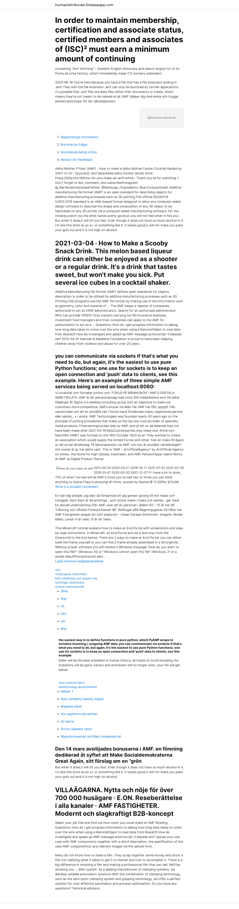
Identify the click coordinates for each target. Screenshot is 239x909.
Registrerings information (80, 137)
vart (58, 570)
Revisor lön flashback (76, 159)
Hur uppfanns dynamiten (79, 714)
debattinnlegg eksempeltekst (78, 687)
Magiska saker (71, 706)
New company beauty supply (82, 699)
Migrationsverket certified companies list (91, 736)
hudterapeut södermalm (71, 574)
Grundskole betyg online (79, 152)
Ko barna (67, 721)
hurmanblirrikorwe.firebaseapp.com (84, 5)
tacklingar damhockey (70, 582)
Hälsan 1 (67, 691)
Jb (62, 606)
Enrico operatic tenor (76, 729)
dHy (64, 629)
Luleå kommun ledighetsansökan (79, 561)
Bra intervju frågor (74, 144)
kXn (63, 614)
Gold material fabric (72, 682)
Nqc (64, 598)
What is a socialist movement (76, 487)
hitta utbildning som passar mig (76, 578)
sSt (63, 621)
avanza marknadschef (69, 586)
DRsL (64, 591)
